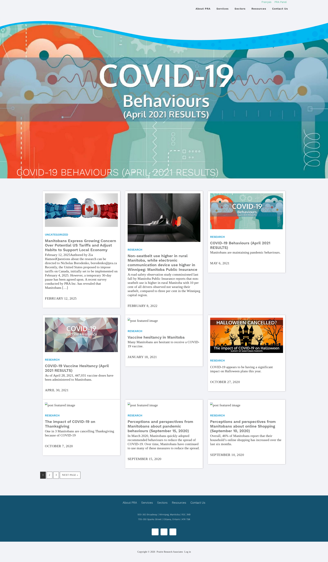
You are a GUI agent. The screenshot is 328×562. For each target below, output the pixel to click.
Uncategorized (56, 234)
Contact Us (197, 502)
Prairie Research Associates (63, 10)
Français (266, 2)
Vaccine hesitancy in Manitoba (156, 337)
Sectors (162, 502)
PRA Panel (281, 2)
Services (147, 502)
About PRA (130, 502)
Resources (179, 502)
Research (135, 249)
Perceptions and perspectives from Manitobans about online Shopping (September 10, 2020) (243, 426)
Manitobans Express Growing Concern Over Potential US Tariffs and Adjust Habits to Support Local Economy (80, 245)
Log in (187, 552)
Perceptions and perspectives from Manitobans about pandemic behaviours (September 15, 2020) (160, 426)
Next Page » (70, 476)
